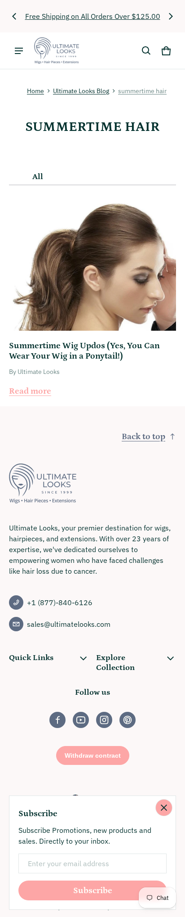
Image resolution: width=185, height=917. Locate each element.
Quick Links (31, 657)
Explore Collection (115, 662)
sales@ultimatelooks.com (68, 624)
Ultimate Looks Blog (81, 91)
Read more (30, 391)
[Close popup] (164, 808)
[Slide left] (14, 16)
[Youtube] (81, 720)
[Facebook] (57, 720)
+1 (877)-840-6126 (59, 602)
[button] (146, 51)
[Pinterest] (127, 720)
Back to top (143, 436)
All (37, 176)
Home (35, 91)
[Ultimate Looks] (56, 50)
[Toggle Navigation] (19, 51)
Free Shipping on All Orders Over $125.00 (92, 16)
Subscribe (92, 890)
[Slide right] (170, 16)
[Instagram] (104, 720)
